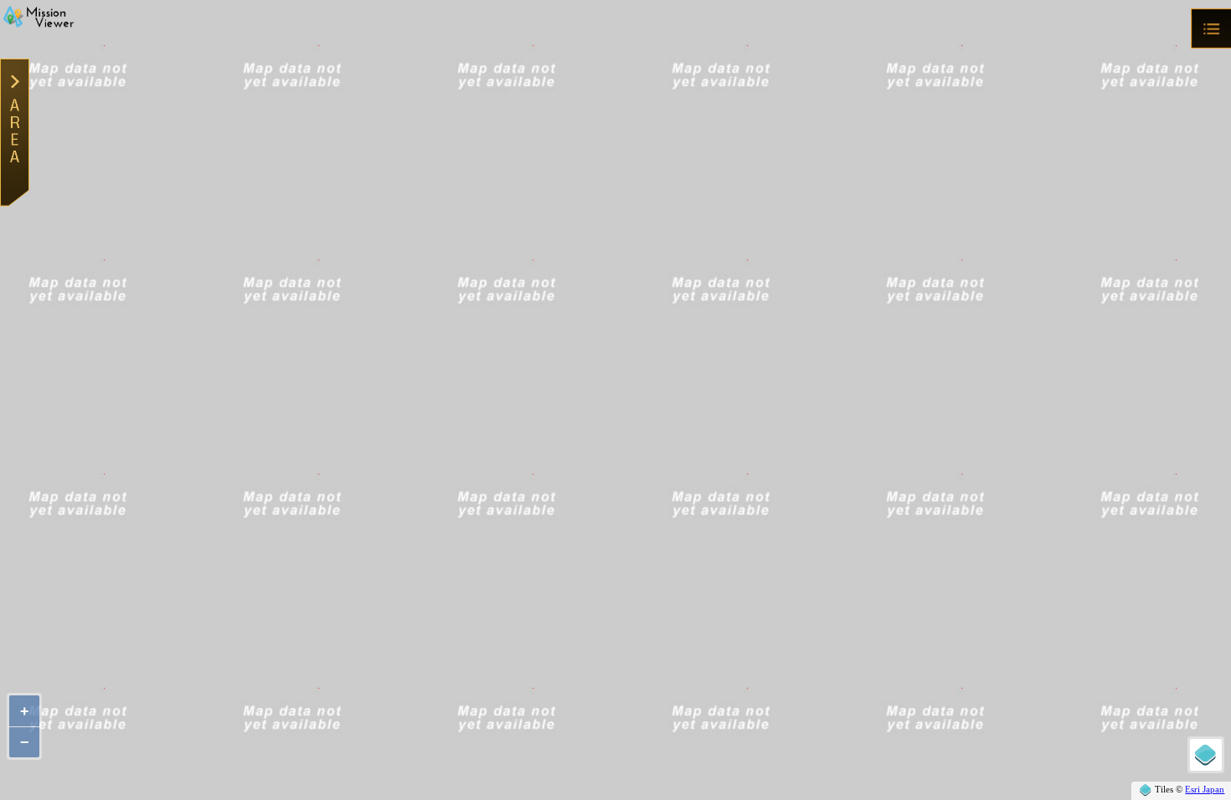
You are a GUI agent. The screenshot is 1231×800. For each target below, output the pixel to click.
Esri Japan (1204, 789)
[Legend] (1206, 755)
